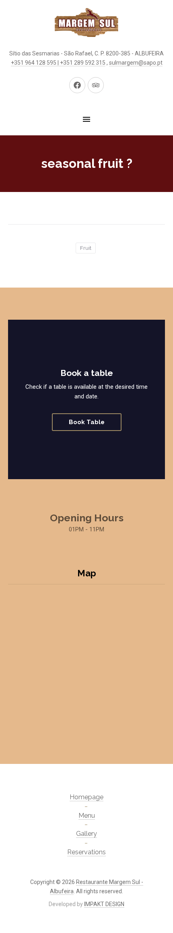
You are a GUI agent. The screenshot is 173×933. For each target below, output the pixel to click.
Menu (86, 815)
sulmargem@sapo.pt (136, 62)
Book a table (86, 373)
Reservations (86, 852)
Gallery (86, 833)
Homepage (86, 797)
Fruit (85, 248)
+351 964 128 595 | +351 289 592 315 (58, 62)
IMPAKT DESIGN (104, 904)
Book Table (87, 422)
